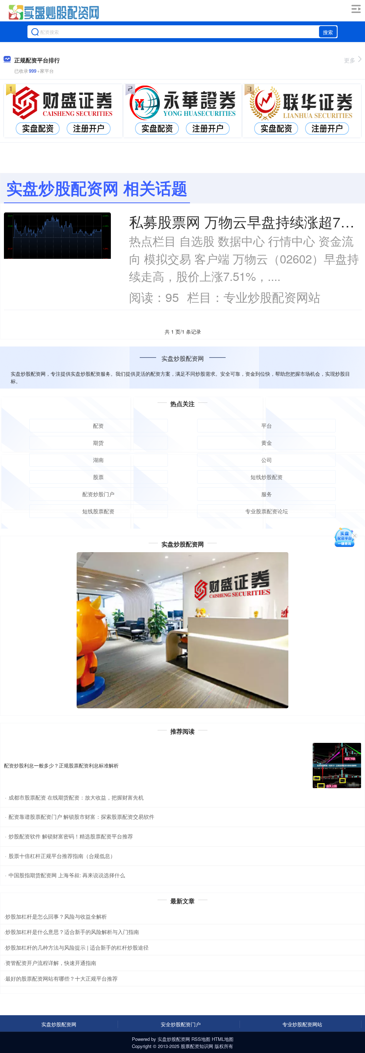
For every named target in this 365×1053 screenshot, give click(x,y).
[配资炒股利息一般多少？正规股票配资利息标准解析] (337, 765)
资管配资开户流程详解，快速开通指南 (50, 962)
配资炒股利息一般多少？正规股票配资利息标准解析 (61, 765)
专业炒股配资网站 (302, 1024)
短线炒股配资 (267, 477)
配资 (98, 425)
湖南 (98, 459)
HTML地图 (222, 1039)
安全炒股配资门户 (181, 1024)
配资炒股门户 (98, 494)
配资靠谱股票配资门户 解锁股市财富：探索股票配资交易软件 (81, 816)
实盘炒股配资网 (58, 1024)
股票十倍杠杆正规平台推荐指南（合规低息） (62, 855)
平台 (266, 425)
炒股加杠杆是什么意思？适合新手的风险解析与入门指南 (72, 931)
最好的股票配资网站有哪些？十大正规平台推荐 (61, 978)
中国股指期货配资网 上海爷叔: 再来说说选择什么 (67, 875)
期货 (98, 442)
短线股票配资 (98, 511)
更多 (349, 60)
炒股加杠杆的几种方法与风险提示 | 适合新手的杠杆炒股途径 (77, 947)
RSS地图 (200, 1039)
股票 (98, 477)
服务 (266, 494)
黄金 (266, 442)
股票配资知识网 (197, 1046)
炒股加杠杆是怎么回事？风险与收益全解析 (56, 916)
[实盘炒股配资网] (53, 12)
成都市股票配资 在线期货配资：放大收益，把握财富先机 (76, 797)
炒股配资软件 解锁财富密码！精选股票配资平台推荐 (71, 836)
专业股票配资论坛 (266, 511)
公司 (266, 459)
